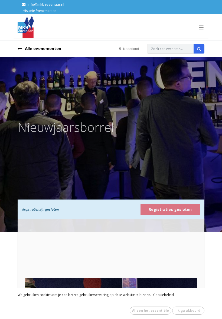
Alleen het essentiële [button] (150, 310)
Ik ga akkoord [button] (188, 310)
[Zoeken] (199, 49)
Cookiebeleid (163, 295)
